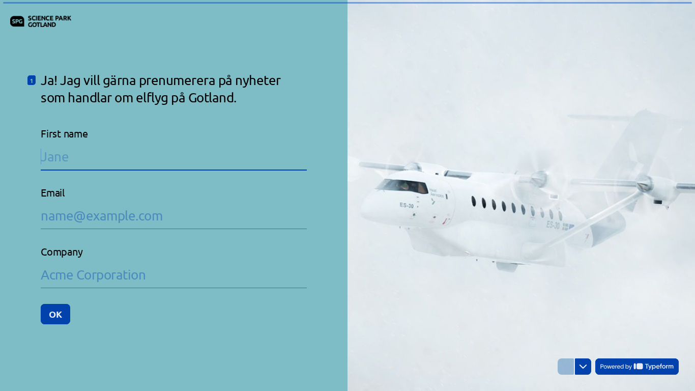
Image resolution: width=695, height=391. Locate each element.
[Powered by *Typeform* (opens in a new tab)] (637, 366)
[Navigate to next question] (583, 366)
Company (61, 251)
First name (64, 133)
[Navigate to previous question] (566, 366)
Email (53, 192)
